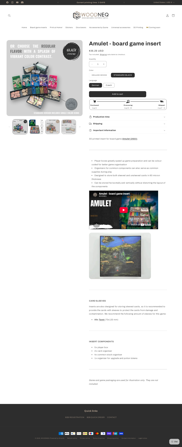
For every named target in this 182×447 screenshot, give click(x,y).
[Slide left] (9, 126)
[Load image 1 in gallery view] (20, 126)
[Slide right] (80, 126)
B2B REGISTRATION (74, 417)
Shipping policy (113, 438)
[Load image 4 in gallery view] (68, 126)
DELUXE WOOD (101, 75)
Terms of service (99, 438)
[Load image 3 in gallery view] (52, 126)
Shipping (103, 54)
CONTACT (112, 417)
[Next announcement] (124, 2)
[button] (9, 15)
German (95, 85)
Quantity (92, 59)
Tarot (102, 319)
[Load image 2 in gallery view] (36, 126)
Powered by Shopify (57, 438)
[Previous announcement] (58, 2)
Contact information (128, 438)
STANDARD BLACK (123, 75)
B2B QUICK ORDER (96, 417)
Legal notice (142, 438)
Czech (109, 85)
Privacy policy (85, 438)
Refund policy (72, 438)
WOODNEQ (45, 438)
